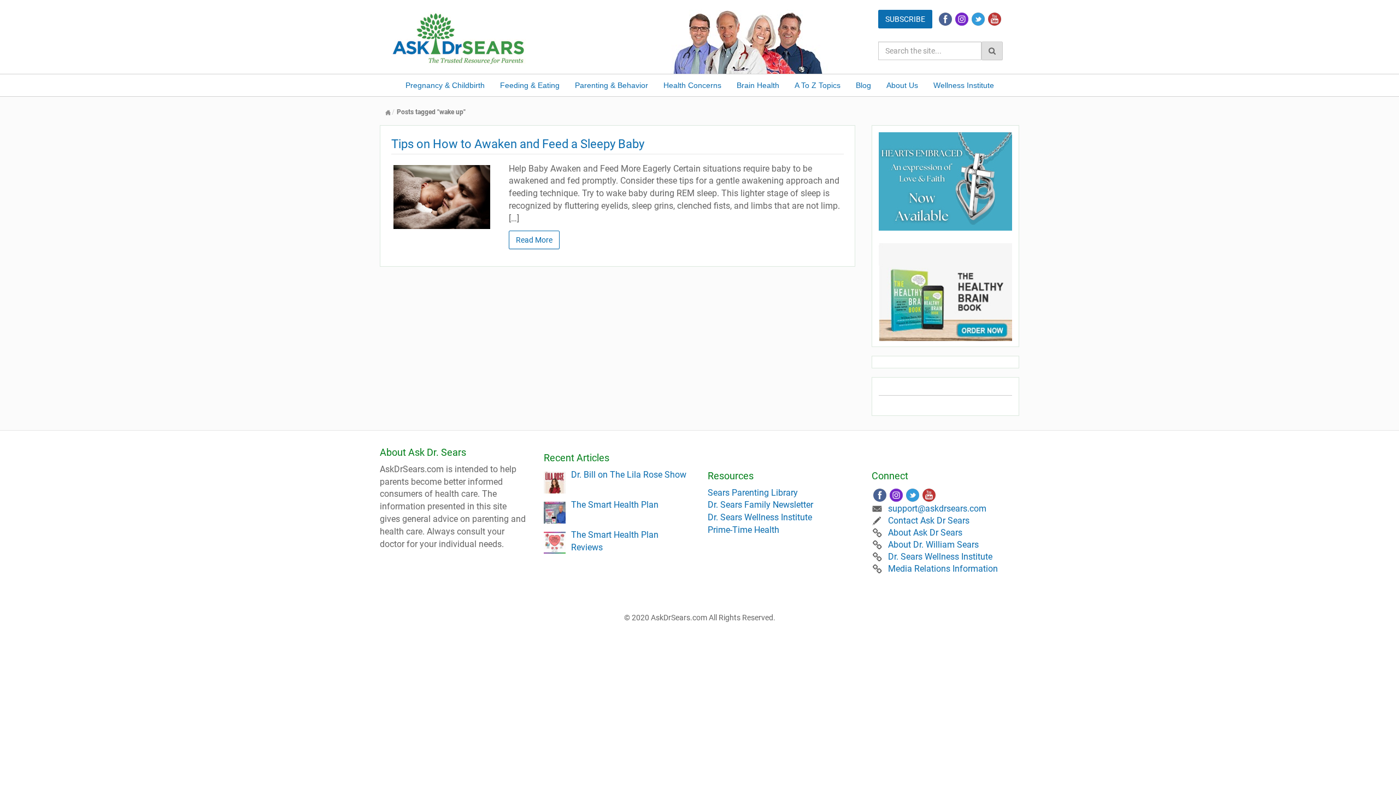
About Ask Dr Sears (925, 532)
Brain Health (758, 85)
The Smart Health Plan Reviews (615, 541)
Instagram (961, 19)
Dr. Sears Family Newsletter (760, 505)
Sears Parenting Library (753, 493)
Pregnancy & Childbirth (445, 85)
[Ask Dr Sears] (459, 37)
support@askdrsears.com (937, 508)
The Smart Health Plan (615, 505)
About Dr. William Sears (933, 544)
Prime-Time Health (743, 530)
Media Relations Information (943, 568)
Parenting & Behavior (611, 85)
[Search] (992, 51)
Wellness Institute (963, 85)
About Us (902, 85)
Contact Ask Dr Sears (928, 520)
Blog (863, 85)
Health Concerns (692, 85)
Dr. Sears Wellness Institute (760, 517)
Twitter (978, 19)
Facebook (945, 19)
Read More (534, 240)
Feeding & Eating (530, 85)
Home (388, 112)
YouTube (994, 19)
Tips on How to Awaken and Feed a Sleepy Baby (517, 144)
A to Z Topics (817, 85)
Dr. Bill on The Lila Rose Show (628, 474)
